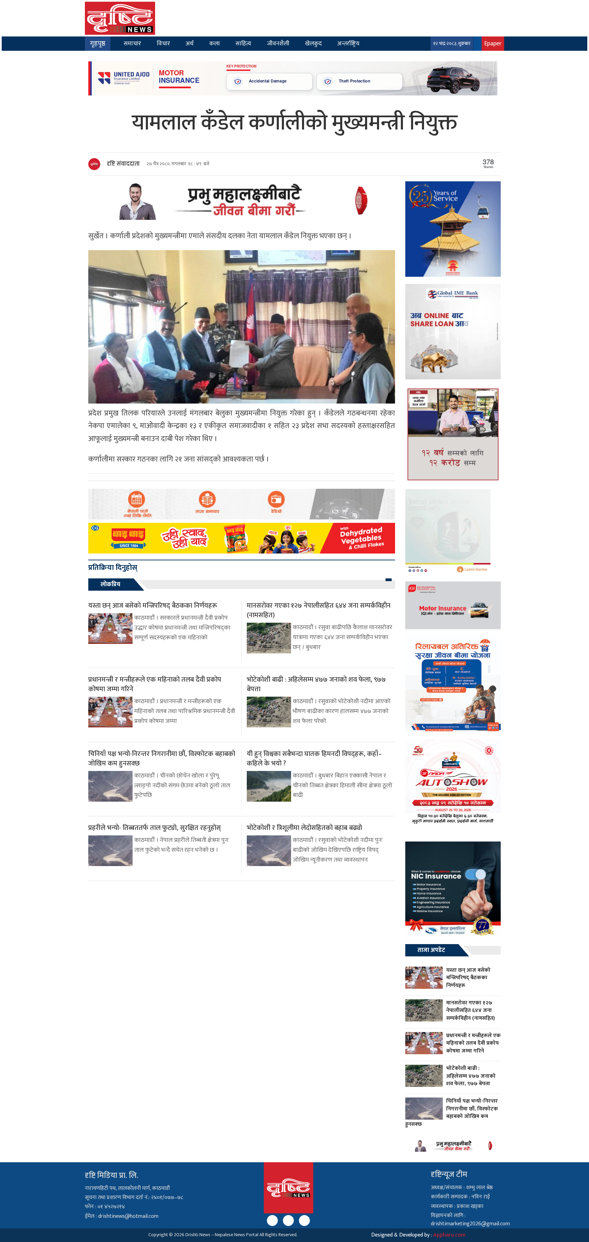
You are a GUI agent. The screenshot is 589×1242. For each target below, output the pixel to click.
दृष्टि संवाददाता (123, 164)
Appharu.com (449, 1235)
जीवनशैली (278, 43)
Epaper (492, 43)
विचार (163, 43)
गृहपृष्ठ (97, 43)
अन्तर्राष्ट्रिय (348, 43)
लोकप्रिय (110, 584)
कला (214, 43)
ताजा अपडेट (431, 950)
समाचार (132, 43)
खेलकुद (313, 43)
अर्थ (190, 43)
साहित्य (243, 43)
